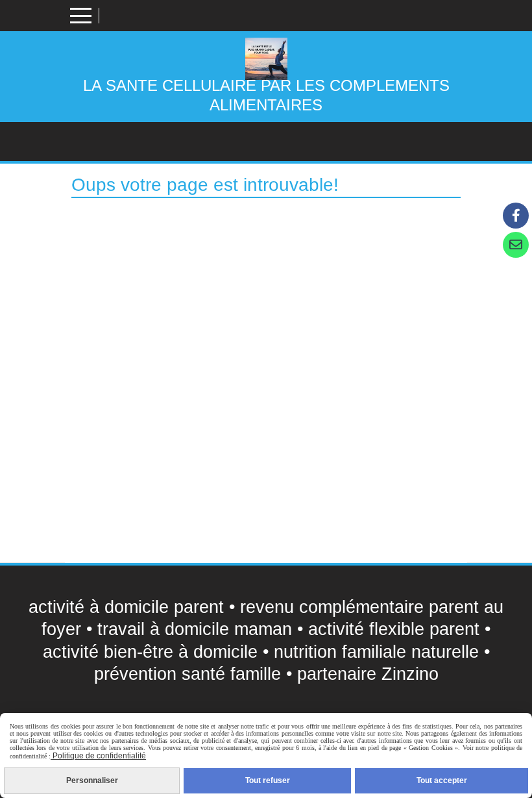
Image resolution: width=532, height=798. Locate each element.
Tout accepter (442, 780)
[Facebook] (516, 216)
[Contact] (516, 245)
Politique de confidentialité (98, 755)
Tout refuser (267, 780)
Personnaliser (92, 780)
